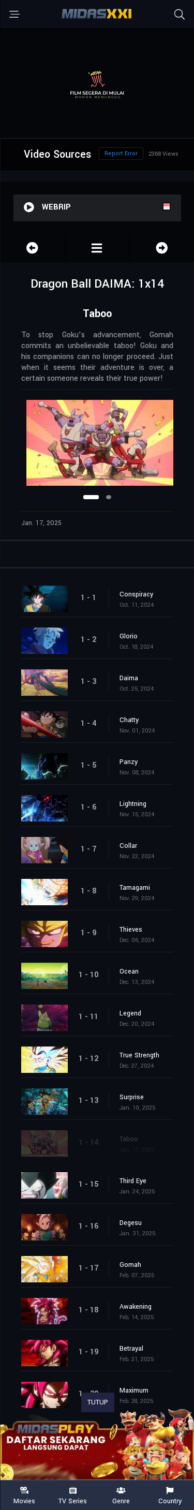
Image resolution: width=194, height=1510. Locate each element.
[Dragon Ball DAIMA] (97, 248)
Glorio (129, 636)
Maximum (134, 1390)
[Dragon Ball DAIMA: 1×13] (33, 248)
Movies (24, 1501)
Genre (121, 1501)
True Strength (139, 1055)
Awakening (136, 1306)
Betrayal (131, 1348)
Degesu (131, 1223)
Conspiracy (136, 594)
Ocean (129, 971)
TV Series (72, 1501)
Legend (130, 1013)
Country (170, 1501)
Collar (128, 845)
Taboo (129, 1139)
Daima (129, 678)
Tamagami (135, 887)
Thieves (131, 929)
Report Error (121, 153)
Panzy (129, 762)
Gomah (130, 1264)
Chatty (129, 720)
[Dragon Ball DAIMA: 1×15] (161, 248)
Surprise (132, 1097)
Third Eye (133, 1181)
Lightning (133, 804)
